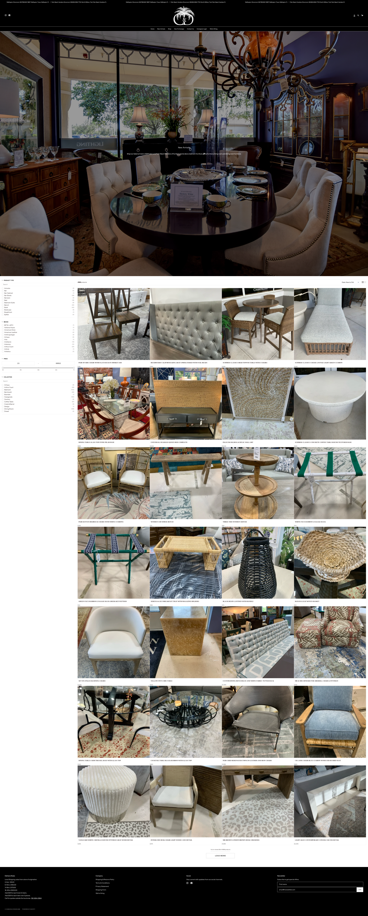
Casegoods (8, 397)
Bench (6, 305)
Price (6, 358)
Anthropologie (9, 335)
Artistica (7, 351)
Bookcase (7, 310)
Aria (5, 339)
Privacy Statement (102, 886)
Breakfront (8, 312)
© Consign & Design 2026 (12, 909)
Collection (8, 377)
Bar (5, 291)
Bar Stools (7, 295)
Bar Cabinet (8, 293)
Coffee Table (8, 402)
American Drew (9, 330)
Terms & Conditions (103, 883)
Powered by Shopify (28, 909)
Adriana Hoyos (9, 327)
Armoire (7, 288)
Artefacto (7, 342)
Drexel (6, 411)
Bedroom (7, 390)
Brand (6, 322)
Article (6, 349)
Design (6, 406)
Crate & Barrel (9, 404)
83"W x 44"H (8, 325)
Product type (9, 280)
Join (359, 889)
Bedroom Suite (9, 303)
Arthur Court (8, 347)
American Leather (10, 332)
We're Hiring (100, 893)
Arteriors (7, 344)
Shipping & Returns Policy (105, 879)
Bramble (7, 394)
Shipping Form (101, 890)
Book (6, 307)
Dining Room (9, 409)
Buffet (6, 315)
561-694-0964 (36, 898)
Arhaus (6, 337)
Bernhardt (8, 392)
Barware (7, 298)
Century (7, 399)
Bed (5, 300)
